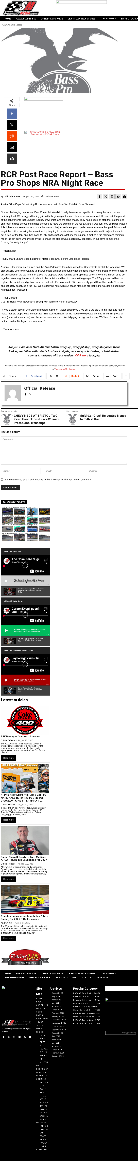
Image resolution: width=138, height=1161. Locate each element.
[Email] (12, 147)
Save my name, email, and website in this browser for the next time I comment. (48, 479)
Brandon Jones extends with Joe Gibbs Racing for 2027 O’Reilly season (24, 918)
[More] (126, 376)
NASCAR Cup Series (12, 24)
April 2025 (56, 1046)
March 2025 (57, 1049)
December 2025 (59, 1019)
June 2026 (56, 1000)
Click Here (81, 355)
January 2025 (58, 1056)
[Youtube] (118, 196)
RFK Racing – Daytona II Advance (20, 736)
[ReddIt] (12, 136)
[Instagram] (112, 196)
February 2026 (58, 1013)
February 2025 (58, 1053)
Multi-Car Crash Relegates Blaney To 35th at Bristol (102, 417)
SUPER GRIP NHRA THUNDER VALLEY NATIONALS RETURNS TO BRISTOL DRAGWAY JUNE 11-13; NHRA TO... (23, 798)
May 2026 (56, 1003)
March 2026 (57, 1009)
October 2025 (58, 1026)
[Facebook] (12, 114)
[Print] (12, 159)
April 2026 (56, 1006)
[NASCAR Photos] (124, 196)
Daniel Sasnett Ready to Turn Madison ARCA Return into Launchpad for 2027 (24, 859)
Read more (8, 758)
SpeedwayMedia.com (65, 369)
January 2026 (58, 1016)
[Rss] (25, 1037)
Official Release (12, 196)
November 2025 (59, 1023)
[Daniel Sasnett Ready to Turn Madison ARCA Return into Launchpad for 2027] (25, 840)
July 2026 (56, 996)
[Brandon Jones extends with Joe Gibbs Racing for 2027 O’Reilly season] (25, 899)
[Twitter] (105, 196)
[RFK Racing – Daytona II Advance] (25, 720)
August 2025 (57, 1033)
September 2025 (59, 1029)
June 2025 (56, 1039)
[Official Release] (13, 393)
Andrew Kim (6, 922)
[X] (12, 125)
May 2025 (56, 1043)
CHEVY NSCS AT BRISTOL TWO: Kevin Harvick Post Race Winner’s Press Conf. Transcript (37, 419)
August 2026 (57, 993)
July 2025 (56, 1036)
